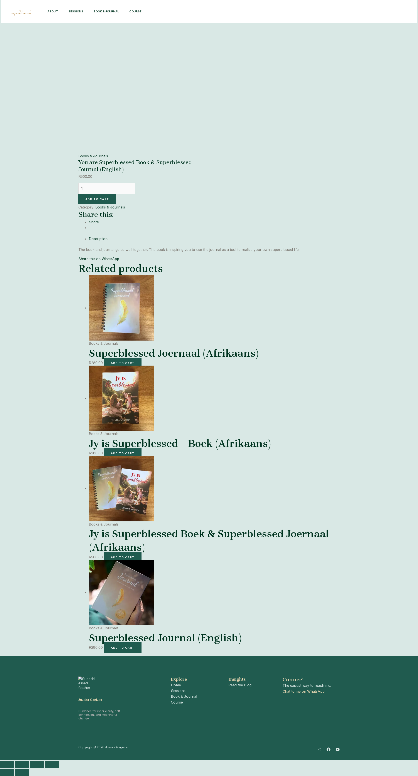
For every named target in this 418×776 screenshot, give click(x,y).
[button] (390, 11)
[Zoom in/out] (7, 764)
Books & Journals (93, 156)
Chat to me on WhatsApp (304, 691)
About (52, 11)
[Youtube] (361, 11)
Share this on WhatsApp (98, 259)
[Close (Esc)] (52, 764)
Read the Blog (239, 685)
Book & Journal (106, 11)
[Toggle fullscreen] (22, 764)
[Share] (37, 764)
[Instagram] (341, 11)
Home (176, 685)
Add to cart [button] (123, 363)
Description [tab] (98, 239)
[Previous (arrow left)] (7, 772)
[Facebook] (351, 11)
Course (135, 11)
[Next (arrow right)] (22, 772)
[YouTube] (338, 749)
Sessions (75, 11)
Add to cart (97, 199)
